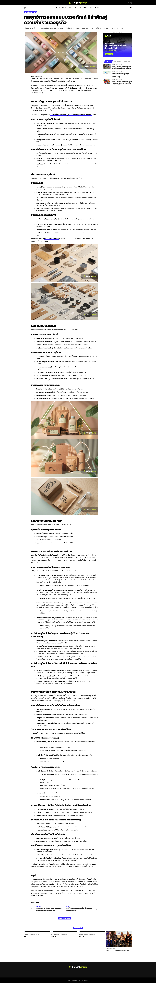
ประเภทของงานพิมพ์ (51, 239)
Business (78, 8)
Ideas (70, 8)
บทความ (97, 8)
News (85, 8)
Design (64, 8)
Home (58, 8)
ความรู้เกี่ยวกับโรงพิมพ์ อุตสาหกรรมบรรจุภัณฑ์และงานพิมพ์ (71, 115)
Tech (90, 8)
